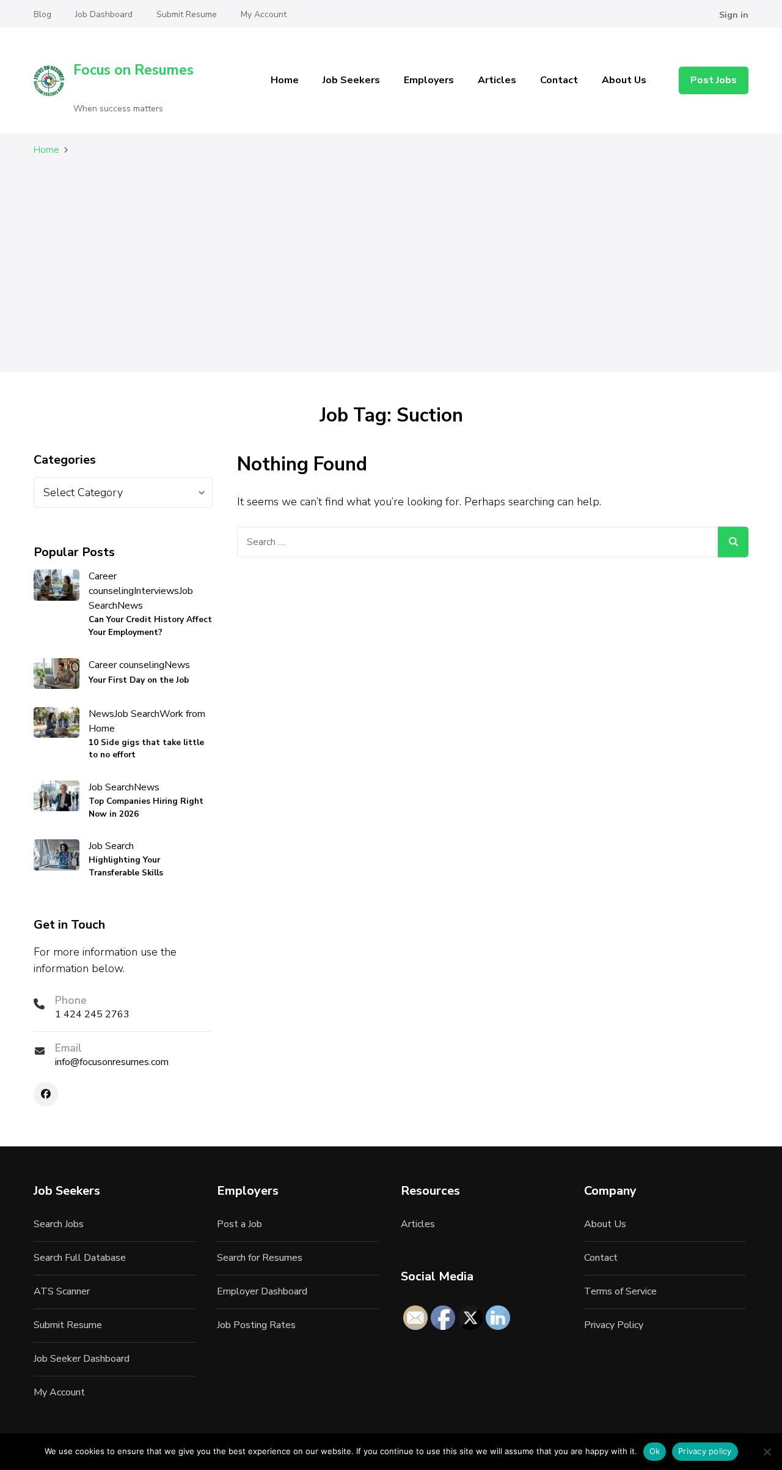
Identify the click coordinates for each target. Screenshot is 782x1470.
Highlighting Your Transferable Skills (126, 866)
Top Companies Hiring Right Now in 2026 (146, 807)
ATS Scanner (62, 1291)
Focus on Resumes (133, 70)
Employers (429, 80)
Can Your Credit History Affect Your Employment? (150, 625)
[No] (767, 1452)
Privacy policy (705, 1451)
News (130, 605)
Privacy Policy (613, 1325)
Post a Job (239, 1224)
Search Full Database (80, 1257)
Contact (559, 80)
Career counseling (111, 584)
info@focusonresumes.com (112, 1062)
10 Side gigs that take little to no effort (146, 748)
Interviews (156, 591)
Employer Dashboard (262, 1291)
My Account (264, 14)
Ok (654, 1451)
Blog (42, 14)
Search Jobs (59, 1224)
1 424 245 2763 (92, 1014)
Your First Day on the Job (139, 680)
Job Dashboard (104, 14)
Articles (497, 80)
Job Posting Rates (256, 1325)
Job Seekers (351, 80)
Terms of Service (620, 1291)
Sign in (733, 15)
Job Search (136, 714)
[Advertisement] (391, 273)
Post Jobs (713, 80)
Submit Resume (186, 14)
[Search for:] (477, 542)
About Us (624, 80)
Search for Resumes (259, 1257)
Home (285, 80)
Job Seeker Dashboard (82, 1358)
